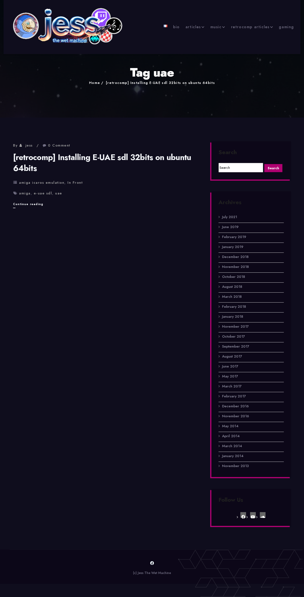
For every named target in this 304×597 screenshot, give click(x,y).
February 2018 (234, 306)
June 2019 (230, 227)
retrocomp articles (250, 27)
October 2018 (233, 276)
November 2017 (235, 326)
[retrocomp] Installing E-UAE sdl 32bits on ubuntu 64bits (160, 82)
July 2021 (229, 217)
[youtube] (253, 515)
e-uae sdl (43, 193)
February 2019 (234, 236)
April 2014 (231, 436)
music (216, 27)
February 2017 (234, 396)
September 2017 (235, 346)
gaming (286, 27)
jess (29, 145)
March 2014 (232, 446)
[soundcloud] (263, 515)
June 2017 (230, 366)
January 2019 (232, 246)
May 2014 (230, 426)
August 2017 (232, 356)
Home (94, 82)
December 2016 (235, 406)
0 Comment (59, 145)
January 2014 (232, 456)
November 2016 (235, 416)
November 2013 (235, 465)
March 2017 (232, 386)
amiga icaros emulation (41, 182)
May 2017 (230, 376)
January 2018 (232, 316)
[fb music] (243, 515)
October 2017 (233, 336)
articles (193, 27)
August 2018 (232, 286)
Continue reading (28, 205)
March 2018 (232, 296)
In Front (75, 182)
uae (58, 193)
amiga (25, 193)
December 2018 (235, 256)
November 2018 (235, 266)
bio (176, 27)
